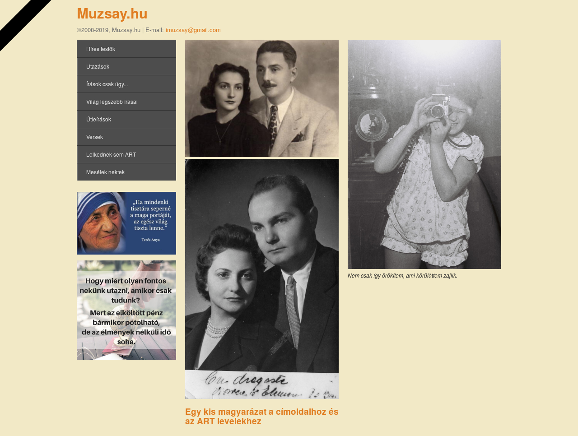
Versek (94, 136)
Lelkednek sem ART (111, 154)
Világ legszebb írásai (112, 101)
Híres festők (100, 48)
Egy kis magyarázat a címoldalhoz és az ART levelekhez (262, 416)
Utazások (97, 66)
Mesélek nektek (105, 172)
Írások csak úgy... (107, 84)
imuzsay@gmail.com (193, 29)
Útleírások (98, 119)
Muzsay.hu (112, 13)
